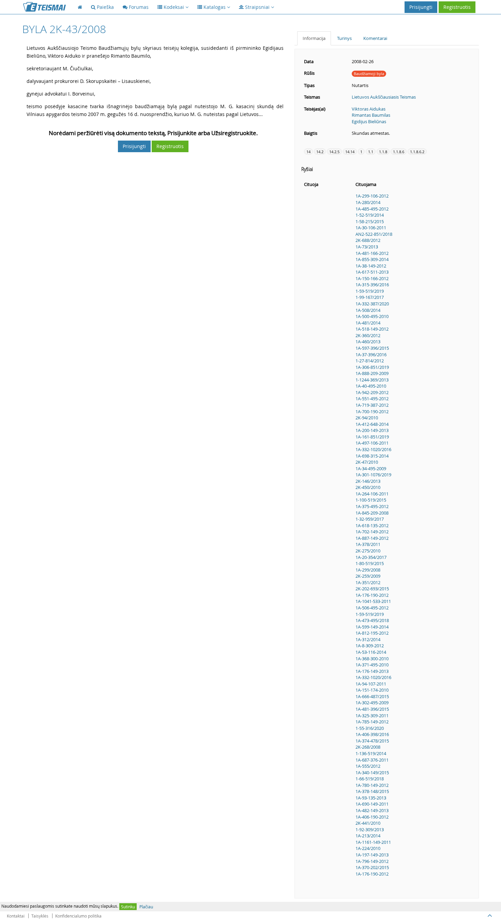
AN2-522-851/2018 (373, 234)
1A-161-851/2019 (372, 437)
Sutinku (128, 906)
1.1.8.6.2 (417, 151)
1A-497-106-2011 (372, 443)
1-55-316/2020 (369, 728)
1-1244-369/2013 (372, 380)
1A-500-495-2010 (372, 316)
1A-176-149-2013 (372, 671)
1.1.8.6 (398, 151)
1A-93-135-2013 (370, 798)
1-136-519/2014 (370, 753)
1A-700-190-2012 (372, 411)
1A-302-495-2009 (372, 703)
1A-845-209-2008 (372, 513)
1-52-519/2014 (369, 215)
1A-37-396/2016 (370, 354)
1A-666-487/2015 (372, 696)
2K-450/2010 (367, 487)
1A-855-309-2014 (372, 259)
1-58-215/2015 (369, 221)
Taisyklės (39, 915)
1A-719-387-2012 (372, 405)
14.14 (349, 151)
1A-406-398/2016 (372, 734)
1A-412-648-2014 (372, 424)
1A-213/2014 (367, 836)
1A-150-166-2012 (372, 278)
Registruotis (457, 7)
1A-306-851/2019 (372, 367)
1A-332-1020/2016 (373, 449)
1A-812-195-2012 (372, 633)
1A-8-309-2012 (369, 646)
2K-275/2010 (367, 551)
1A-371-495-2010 (372, 665)
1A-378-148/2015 (372, 791)
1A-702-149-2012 (372, 532)
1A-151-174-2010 (372, 690)
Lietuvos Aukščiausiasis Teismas (384, 97)
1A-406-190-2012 (372, 817)
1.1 (370, 151)
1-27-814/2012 (369, 361)
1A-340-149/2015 (372, 772)
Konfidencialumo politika (78, 915)
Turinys (344, 38)
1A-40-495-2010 (370, 386)
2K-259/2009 (367, 576)
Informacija (314, 38)
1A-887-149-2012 (372, 538)
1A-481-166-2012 (372, 253)
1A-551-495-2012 (372, 398)
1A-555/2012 (367, 766)
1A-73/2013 (366, 247)
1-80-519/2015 (369, 563)
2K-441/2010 (367, 823)
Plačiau (146, 906)
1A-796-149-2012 (372, 861)
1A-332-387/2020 (372, 304)
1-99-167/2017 (369, 297)
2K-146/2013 (367, 481)
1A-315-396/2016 (372, 285)
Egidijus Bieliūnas (369, 121)
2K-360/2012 (367, 335)
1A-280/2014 (367, 202)
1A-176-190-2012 (372, 595)
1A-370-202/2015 (372, 867)
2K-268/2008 (367, 747)
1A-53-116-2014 (370, 652)
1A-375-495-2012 (372, 506)
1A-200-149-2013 (372, 430)
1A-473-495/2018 (372, 620)
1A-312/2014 (367, 639)
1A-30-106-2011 (370, 228)
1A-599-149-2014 (372, 627)
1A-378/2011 (367, 544)
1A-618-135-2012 (372, 525)
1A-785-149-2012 (372, 722)
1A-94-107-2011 (370, 684)
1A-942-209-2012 (372, 392)
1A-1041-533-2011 (373, 601)
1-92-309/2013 (369, 829)
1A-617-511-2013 (372, 272)
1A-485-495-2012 (372, 209)
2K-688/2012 (367, 240)
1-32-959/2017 (369, 519)
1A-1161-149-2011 (373, 842)
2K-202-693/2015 (372, 589)
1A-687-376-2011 (372, 760)
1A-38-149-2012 (370, 266)
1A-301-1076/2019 (373, 475)
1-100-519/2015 (370, 500)
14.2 (319, 151)
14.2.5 (334, 151)
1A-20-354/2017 (370, 557)
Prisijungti (420, 7)
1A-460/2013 (367, 341)
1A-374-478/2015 (372, 741)
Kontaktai (16, 915)
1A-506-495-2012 (372, 608)
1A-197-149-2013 (372, 855)
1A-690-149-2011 (372, 804)
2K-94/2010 (366, 418)
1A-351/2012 (367, 582)
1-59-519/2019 (369, 291)
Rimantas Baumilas (371, 115)
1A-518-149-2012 (372, 329)
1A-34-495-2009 (370, 468)
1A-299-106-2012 (372, 196)
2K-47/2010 (366, 462)
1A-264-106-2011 (372, 494)
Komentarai (375, 38)
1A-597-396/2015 (372, 348)
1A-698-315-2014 (372, 456)
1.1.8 (383, 151)
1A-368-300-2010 (372, 658)
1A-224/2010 (367, 848)
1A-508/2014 (367, 310)
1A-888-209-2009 (372, 373)
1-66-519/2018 (369, 779)
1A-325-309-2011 (372, 715)
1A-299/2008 (367, 570)
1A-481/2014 (367, 323)
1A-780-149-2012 (372, 785)
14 (308, 151)
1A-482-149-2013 (372, 810)
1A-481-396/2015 (372, 709)
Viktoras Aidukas (368, 109)
